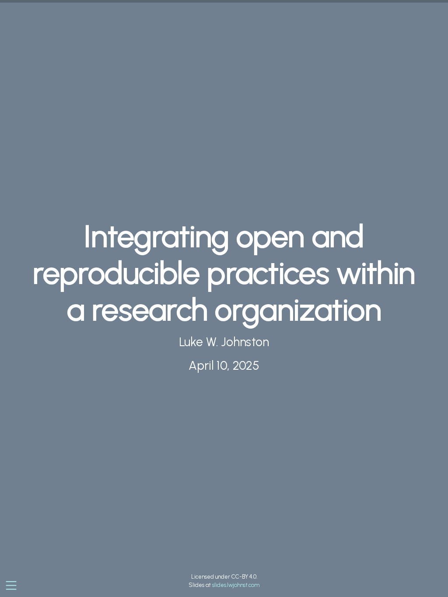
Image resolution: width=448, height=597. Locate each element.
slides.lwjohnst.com (235, 585)
